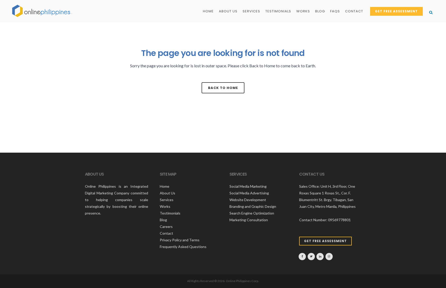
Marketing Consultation (248, 220)
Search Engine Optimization (251, 213)
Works (165, 206)
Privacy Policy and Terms (180, 240)
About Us (167, 193)
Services (166, 200)
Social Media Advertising (249, 193)
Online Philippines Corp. (242, 281)
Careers (166, 226)
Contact (166, 233)
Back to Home (223, 87)
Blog (163, 220)
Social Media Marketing (248, 186)
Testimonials (170, 213)
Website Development (247, 200)
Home (164, 186)
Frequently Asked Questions (183, 246)
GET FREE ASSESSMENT (396, 11)
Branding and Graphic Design (252, 206)
